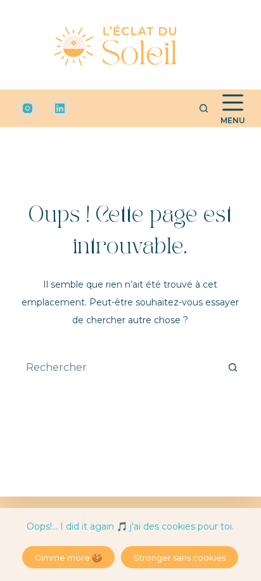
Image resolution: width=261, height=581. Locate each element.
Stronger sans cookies (180, 557)
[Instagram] (28, 109)
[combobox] (118, 367)
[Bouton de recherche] (232, 367)
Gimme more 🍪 (68, 557)
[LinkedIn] (60, 109)
